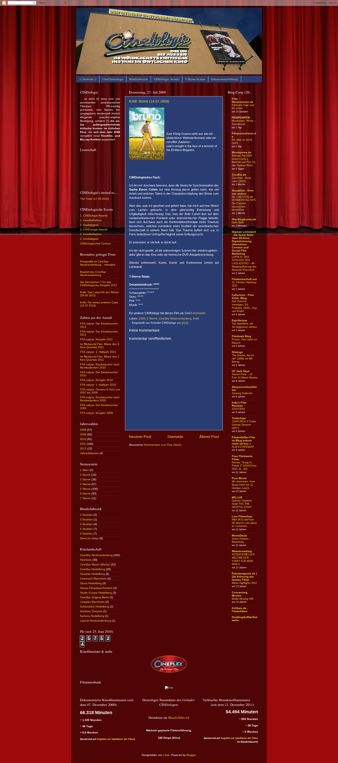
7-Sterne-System (195, 79)
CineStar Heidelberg (92, 569)
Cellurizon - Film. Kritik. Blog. (243, 297)
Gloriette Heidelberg (92, 573)
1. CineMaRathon (91, 220)
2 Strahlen (86, 514)
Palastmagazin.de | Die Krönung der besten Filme (244, 576)
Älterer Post (209, 437)
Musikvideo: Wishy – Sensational (243, 122)
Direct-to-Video (89, 538)
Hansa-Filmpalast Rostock (96, 588)
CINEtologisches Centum (95, 243)
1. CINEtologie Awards (94, 215)
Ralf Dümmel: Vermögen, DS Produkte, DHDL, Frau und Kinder (244, 306)
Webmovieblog (242, 551)
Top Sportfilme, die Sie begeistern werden (244, 325)
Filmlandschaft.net (244, 279)
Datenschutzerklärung (224, 79)
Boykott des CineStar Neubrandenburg (93, 274)
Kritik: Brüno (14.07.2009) (149, 101)
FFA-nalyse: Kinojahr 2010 (96, 380)
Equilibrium (239, 320)
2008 (83, 429)
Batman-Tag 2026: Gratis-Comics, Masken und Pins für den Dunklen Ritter (243, 160)
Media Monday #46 (242, 598)
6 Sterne (85, 493)
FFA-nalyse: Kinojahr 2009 (96, 413)
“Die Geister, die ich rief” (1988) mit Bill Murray (243, 358)
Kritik (196, 318)
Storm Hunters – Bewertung (241, 540)
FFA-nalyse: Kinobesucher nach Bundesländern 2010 (100, 366)
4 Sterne (85, 484)
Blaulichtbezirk (138, 79)
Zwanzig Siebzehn (242, 393)
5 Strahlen (86, 529)
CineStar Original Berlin (94, 597)
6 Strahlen (86, 533)
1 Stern (84, 470)
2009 (142, 318)
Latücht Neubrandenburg (95, 620)
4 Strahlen (86, 524)
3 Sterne (85, 479)
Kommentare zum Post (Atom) (163, 444)
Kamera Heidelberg (92, 616)
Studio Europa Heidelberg (96, 592)
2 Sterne (85, 474)
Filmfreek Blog (241, 336)
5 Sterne (152, 318)
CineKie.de (239, 174)
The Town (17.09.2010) (94, 198)
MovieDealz (239, 535)
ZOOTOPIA (238, 408)
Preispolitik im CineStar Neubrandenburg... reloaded (97, 263)
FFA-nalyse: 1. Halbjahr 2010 (98, 384)
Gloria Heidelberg (91, 583)
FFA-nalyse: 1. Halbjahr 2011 (98, 351)
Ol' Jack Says (241, 371)
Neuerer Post (140, 437)
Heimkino (86, 559)
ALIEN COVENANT (243, 446)
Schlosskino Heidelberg (94, 606)
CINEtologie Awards (166, 79)
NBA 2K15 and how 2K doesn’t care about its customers (244, 523)
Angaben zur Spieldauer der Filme (115, 739)
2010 (83, 439)
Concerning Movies (239, 594)
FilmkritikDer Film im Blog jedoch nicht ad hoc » (243, 440)
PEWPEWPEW (241, 117)
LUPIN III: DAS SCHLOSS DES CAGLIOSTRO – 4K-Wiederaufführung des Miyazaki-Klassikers (244, 263)
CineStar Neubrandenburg (175, 318)
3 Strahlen (86, 519)
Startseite (175, 437)
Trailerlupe (239, 418)
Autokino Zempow (91, 611)
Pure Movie (239, 478)
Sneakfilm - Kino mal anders (243, 192)
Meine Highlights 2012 (244, 582)
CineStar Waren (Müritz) (95, 564)
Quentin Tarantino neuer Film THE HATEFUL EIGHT (242, 504)
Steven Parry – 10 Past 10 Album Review (244, 376)
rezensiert (198, 313)
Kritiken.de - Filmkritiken (240, 610)
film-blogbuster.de (244, 219)
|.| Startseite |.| (88, 79)
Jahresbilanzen (89, 453)
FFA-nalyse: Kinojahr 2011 (96, 339)
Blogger (191, 755)
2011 (83, 443)
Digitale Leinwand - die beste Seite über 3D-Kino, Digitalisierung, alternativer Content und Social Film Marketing (244, 242)
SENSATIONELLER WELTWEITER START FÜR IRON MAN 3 (243, 559)
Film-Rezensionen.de (242, 100)
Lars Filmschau (242, 516)
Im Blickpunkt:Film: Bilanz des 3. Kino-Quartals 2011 (100, 346)
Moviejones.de (241, 152)
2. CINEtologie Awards (94, 229)
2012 (83, 448)
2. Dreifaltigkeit (89, 238)
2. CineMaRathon (91, 234)
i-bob (166, 755)
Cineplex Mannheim (92, 601)
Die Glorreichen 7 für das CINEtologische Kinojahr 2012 (98, 284)
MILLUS (237, 497)
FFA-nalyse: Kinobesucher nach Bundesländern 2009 (100, 399)
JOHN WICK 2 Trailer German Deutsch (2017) (244, 424)
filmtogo (237, 352)
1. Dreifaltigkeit (89, 225)
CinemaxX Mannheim (93, 578)
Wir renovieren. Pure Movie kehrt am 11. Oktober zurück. (243, 484)
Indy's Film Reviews (239, 404)
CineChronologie (112, 79)
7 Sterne (85, 498)
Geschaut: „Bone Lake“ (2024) (241, 179)
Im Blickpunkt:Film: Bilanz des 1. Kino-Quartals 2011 (100, 358)
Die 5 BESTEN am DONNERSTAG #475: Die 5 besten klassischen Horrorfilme (244, 203)
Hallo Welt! (238, 222)
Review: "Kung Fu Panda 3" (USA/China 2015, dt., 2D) (244, 465)
